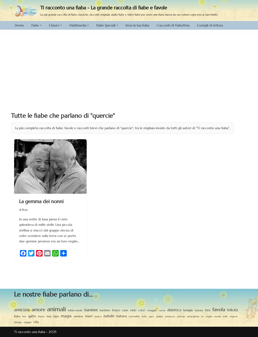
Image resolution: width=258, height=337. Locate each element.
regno (209, 316)
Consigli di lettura (210, 25)
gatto (32, 316)
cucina (162, 310)
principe (181, 316)
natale (109, 315)
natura (121, 316)
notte (144, 316)
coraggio (152, 310)
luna (49, 316)
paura (159, 316)
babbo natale (75, 310)
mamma (78, 316)
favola (218, 309)
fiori (24, 316)
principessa (193, 316)
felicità (232, 310)
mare (89, 316)
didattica (174, 310)
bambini (91, 310)
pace (151, 316)
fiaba (17, 316)
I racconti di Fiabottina (173, 25)
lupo (56, 316)
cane (125, 310)
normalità (134, 316)
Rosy (25, 209)
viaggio (27, 322)
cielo (133, 310)
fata (207, 310)
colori (141, 310)
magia (66, 315)
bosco (116, 310)
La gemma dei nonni (41, 201)
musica (98, 316)
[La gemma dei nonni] (50, 166)
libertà (41, 316)
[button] (41, 25)
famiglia (188, 310)
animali (56, 309)
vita (36, 322)
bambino (105, 310)
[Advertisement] (129, 65)
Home (19, 25)
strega (18, 322)
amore (38, 309)
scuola (217, 316)
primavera (170, 316)
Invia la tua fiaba (137, 25)
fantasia (199, 310)
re (202, 316)
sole (225, 316)
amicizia (22, 309)
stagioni (233, 316)
